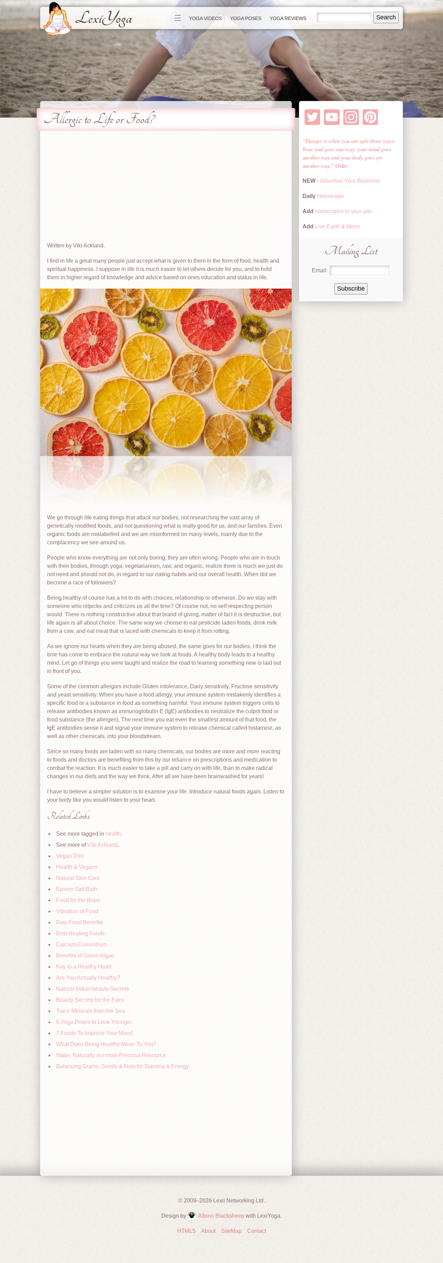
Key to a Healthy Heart (83, 967)
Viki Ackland (102, 845)
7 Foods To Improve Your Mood (94, 1033)
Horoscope (330, 196)
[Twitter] (312, 117)
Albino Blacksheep (221, 1216)
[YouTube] (332, 117)
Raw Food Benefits (79, 922)
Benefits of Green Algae (85, 955)
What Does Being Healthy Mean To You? (106, 1044)
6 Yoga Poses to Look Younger (94, 1022)
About (208, 1231)
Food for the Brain (78, 900)
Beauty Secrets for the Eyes (90, 1000)
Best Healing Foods (80, 933)
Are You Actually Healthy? (88, 978)
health (113, 834)
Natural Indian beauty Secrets (92, 989)
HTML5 (186, 1231)
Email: (319, 270)
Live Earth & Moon (337, 226)
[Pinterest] (370, 117)
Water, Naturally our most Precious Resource (111, 1055)
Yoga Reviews (288, 18)
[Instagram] (351, 117)
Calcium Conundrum (81, 944)
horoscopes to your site (343, 211)
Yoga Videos (205, 18)
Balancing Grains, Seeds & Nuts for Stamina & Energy (122, 1066)
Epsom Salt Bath (76, 889)
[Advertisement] (166, 186)
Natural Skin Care (78, 878)
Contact (256, 1231)
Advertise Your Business (350, 181)
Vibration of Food (77, 911)
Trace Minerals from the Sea (90, 1011)
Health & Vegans (77, 867)
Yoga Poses (245, 18)
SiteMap (231, 1231)
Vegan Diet (69, 856)
